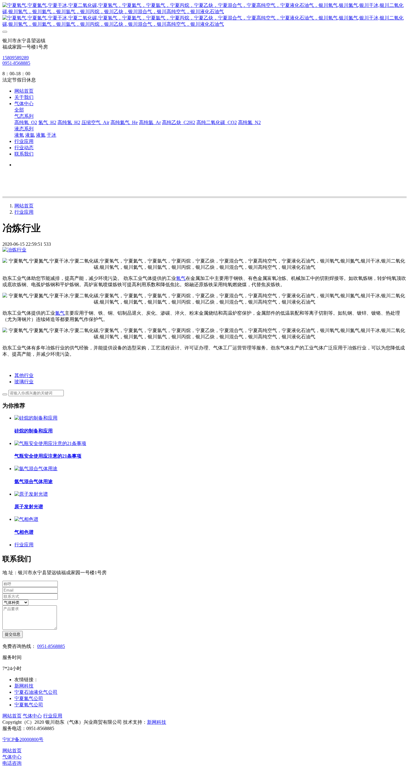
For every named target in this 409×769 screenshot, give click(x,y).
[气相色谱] (26, 519)
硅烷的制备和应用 (33, 430)
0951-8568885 (16, 63)
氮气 (60, 313)
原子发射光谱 (28, 506)
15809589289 (15, 57)
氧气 (181, 278)
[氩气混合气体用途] (35, 468)
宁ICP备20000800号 (22, 739)
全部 (19, 109)
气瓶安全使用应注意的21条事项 (47, 456)
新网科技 (156, 722)
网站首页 (24, 91)
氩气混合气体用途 (33, 481)
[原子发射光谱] (31, 494)
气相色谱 (24, 532)
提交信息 (12, 634)
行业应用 (24, 212)
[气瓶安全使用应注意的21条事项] (50, 443)
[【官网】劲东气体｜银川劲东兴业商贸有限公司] (204, 15)
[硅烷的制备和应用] (35, 417)
